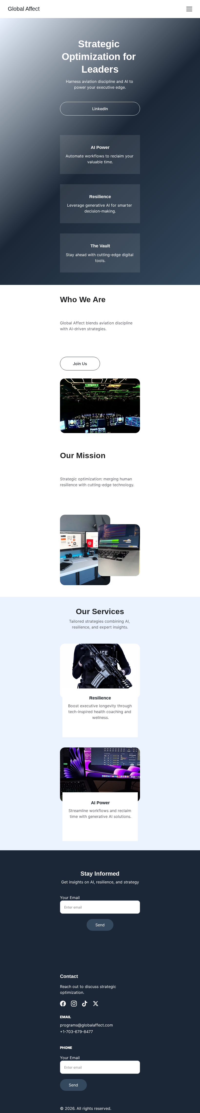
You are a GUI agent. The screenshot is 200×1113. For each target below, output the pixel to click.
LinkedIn (100, 108)
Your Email (70, 897)
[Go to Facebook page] (63, 1004)
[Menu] (189, 9)
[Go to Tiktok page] (85, 1004)
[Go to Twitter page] (96, 1004)
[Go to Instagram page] (74, 1004)
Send (100, 924)
